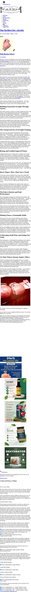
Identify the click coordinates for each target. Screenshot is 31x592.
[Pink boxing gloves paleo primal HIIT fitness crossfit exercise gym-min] (7, 51)
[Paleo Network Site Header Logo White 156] (11, 12)
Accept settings (3, 591)
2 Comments (3, 57)
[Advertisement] (15, 339)
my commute (20, 96)
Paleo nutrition (18, 97)
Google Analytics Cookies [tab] (6, 536)
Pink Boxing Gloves (7, 54)
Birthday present (5, 60)
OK (1, 478)
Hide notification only (12, 591)
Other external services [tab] (5, 551)
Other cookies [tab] (3, 581)
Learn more (4, 478)
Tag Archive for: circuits (12, 30)
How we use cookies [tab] (5, 487)
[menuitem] (17, 15)
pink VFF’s (2, 65)
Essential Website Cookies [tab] (6, 501)
